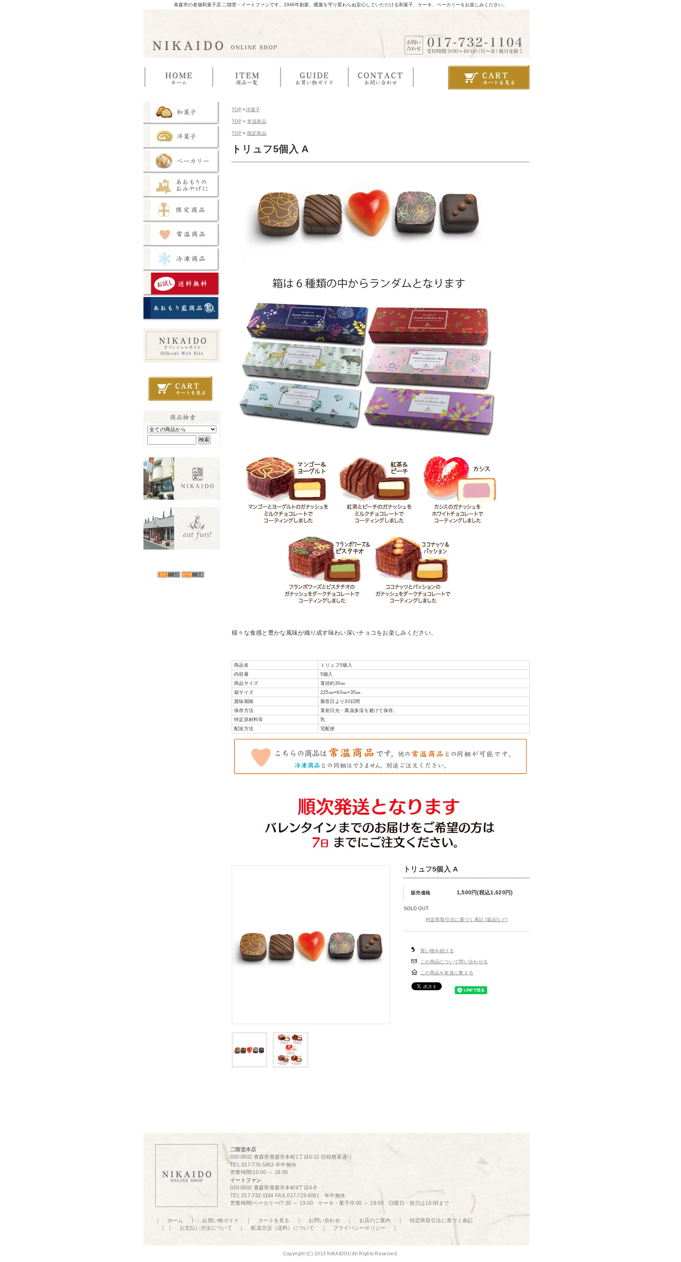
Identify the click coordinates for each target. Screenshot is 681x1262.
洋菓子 (253, 109)
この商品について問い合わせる (454, 962)
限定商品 (256, 133)
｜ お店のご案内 (367, 1220)
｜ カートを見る (266, 1220)
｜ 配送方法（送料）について (277, 1228)
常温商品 (256, 121)
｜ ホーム (170, 1220)
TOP (237, 109)
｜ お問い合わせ (316, 1220)
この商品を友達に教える (446, 973)
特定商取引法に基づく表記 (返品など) (467, 919)
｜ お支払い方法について (203, 1228)
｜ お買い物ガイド (213, 1220)
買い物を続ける (437, 951)
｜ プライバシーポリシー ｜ (357, 1228)
